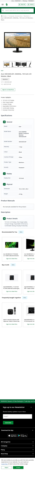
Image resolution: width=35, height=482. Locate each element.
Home (5, 16)
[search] (3, 10)
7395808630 (31, 1)
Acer (2, 70)
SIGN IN (31, 4)
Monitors (26, 16)
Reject (6, 467)
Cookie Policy (4, 464)
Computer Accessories (15, 16)
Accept (18, 467)
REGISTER (23, 4)
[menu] (3, 4)
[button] (17, 407)
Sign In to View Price (8, 89)
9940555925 (18, 1)
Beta (21, 232)
